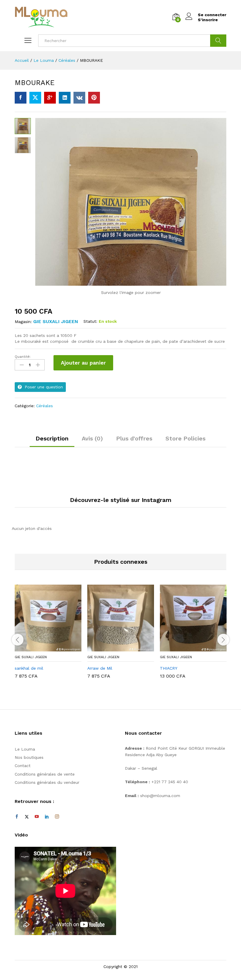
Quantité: (23, 356)
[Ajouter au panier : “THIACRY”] (187, 648)
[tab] (52, 441)
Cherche (218, 40)
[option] (48, 636)
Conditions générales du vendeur (47, 782)
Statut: (90, 321)
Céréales (44, 405)
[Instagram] (57, 817)
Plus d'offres (134, 438)
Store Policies (185, 438)
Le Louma (25, 749)
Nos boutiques (29, 757)
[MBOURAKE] (20, 98)
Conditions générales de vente (45, 774)
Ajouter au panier (83, 363)
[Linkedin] (47, 817)
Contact (23, 765)
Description (52, 438)
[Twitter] (27, 817)
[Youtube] (37, 817)
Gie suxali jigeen (55, 321)
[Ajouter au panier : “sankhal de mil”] (41, 648)
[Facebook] (17, 817)
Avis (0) (92, 438)
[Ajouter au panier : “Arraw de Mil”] (114, 648)
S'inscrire (208, 19)
